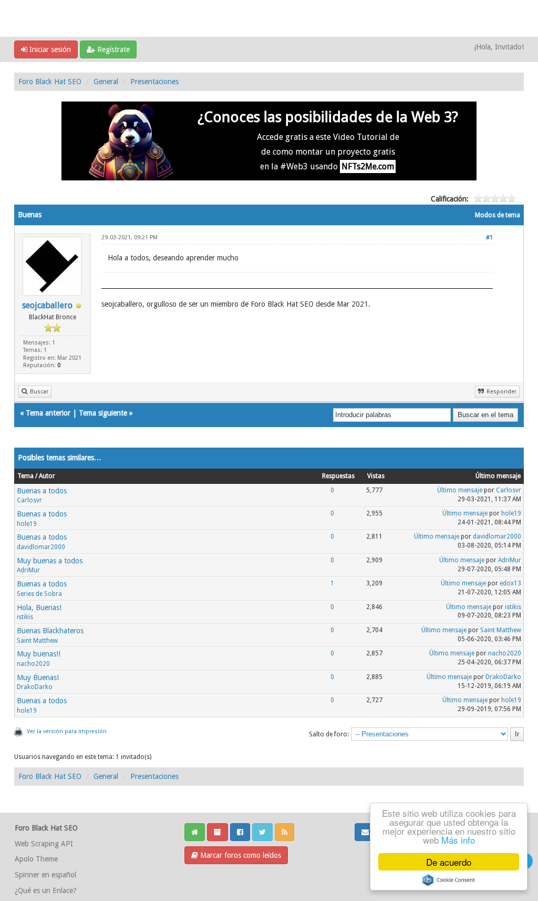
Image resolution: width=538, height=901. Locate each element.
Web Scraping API (44, 843)
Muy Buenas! (38, 677)
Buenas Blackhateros (50, 630)
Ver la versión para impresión (67, 731)
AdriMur (28, 570)
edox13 (510, 583)
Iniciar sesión (49, 49)
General (106, 81)
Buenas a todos (42, 491)
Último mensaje (459, 490)
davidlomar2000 (41, 547)
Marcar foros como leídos (239, 855)
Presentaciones (154, 81)
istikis (25, 617)
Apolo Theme (36, 859)
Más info (458, 839)
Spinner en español (45, 874)
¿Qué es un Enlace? (46, 890)
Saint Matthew (37, 640)
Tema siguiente (103, 413)
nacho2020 (33, 663)
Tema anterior (48, 413)
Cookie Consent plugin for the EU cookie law (448, 880)
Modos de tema (497, 215)
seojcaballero (47, 305)
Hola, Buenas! (39, 607)
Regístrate (112, 49)
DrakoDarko (35, 687)
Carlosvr (29, 500)
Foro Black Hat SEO (49, 81)
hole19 (27, 524)
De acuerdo (448, 861)
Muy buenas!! (38, 654)
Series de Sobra (39, 594)
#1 (489, 237)
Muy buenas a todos (49, 560)
